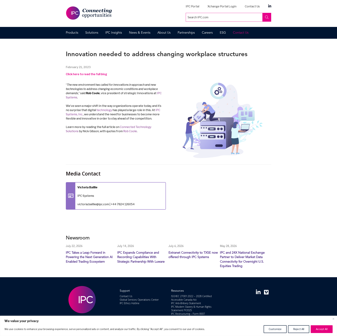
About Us (164, 32)
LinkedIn (269, 5)
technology (104, 110)
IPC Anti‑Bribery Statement (186, 303)
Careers (207, 32)
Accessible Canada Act (184, 299)
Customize (275, 329)
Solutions (91, 32)
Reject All (298, 329)
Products (72, 32)
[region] (168, 326)
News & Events (139, 32)
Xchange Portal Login (221, 6)
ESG (223, 32)
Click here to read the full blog (86, 74)
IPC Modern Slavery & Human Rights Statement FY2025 (191, 308)
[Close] (333, 319)
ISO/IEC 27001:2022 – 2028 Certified (191, 296)
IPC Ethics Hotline (129, 303)
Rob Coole (130, 131)
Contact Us (252, 6)
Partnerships (186, 32)
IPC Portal (192, 6)
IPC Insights (113, 32)
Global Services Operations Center (139, 299)
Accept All (322, 329)
